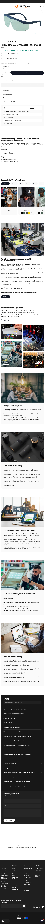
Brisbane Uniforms (27, 878)
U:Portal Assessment (39, 870)
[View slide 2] (21, 850)
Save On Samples (4, 883)
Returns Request (4, 881)
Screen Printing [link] (6, 364)
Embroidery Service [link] (37, 331)
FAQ (13, 871)
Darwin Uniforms (27, 888)
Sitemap (14, 873)
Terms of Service (15, 885)
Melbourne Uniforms (28, 868)
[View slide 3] (23, 850)
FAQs (12, 702)
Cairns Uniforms (27, 880)
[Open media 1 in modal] (42, 11)
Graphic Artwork (4, 875)
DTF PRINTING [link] (14, 335)
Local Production (38, 871)
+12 (31, 212)
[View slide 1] (20, 850)
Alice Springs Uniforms (26, 891)
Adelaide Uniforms (27, 873)
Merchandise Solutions (37, 876)
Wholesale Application (3, 886)
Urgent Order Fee (4, 889)
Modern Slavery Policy (15, 878)
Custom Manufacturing (4, 878)
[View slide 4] (24, 850)
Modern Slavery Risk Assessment (16, 881)
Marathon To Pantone (14, 891)
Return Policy (3, 880)
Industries (14, 887)
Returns (36, 880)
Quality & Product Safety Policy (15, 883)
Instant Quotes (4, 888)
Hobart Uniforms (27, 887)
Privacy (13, 875)
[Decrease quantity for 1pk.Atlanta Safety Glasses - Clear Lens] (2, 73)
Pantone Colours (15, 889)
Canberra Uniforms (27, 871)
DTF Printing (3, 870)
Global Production (38, 873)
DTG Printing (3, 871)
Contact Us (14, 870)
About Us (14, 868)
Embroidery (3, 868)
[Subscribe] (24, 906)
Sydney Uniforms (27, 870)
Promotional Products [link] (37, 363)
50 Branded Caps (26, 208)
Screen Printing (4, 873)
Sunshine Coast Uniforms (27, 885)
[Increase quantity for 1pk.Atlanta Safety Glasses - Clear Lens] (8, 73)
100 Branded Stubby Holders (9, 208)
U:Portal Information (39, 868)
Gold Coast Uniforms (28, 882)
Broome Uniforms (27, 877)
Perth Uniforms (27, 875)
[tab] (5, 183)
